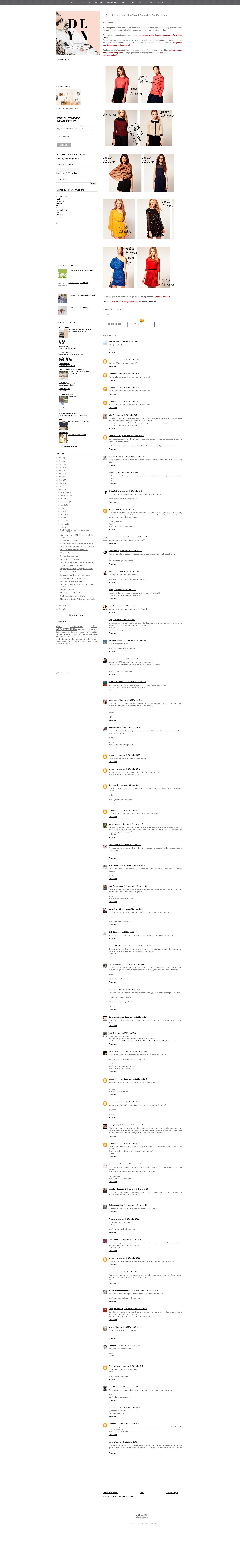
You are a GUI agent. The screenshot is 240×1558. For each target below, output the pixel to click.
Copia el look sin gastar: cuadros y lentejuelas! (77, 562)
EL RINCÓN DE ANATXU (68, 446)
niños (94, 626)
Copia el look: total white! (69, 572)
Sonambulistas (64, 364)
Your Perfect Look (116, 886)
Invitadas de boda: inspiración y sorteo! (82, 295)
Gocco (58, 212)
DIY (133, 2)
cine (73, 639)
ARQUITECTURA (66, 629)
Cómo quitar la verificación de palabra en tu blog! (78, 546)
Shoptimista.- (64, 347)
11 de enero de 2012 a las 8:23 (131, 341)
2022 (61, 458)
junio (63, 511)
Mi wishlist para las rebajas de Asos (73, 578)
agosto (63, 505)
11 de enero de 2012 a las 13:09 (124, 932)
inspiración (83, 632)
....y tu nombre (63, 136)
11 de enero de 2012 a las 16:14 (135, 1051)
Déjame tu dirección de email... (70, 128)
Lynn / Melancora (115, 1387)
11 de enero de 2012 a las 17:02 (131, 1125)
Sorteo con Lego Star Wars (78, 283)
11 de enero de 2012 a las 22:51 (135, 1309)
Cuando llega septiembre (67, 349)
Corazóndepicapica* (116, 1017)
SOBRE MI (98, 2)
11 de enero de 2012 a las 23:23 (126, 1327)
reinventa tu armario (63, 643)
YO (92, 629)
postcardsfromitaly (116, 1079)
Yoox (58, 199)
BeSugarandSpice (116, 1205)
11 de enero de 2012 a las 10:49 (128, 769)
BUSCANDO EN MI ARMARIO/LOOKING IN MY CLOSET (144, 1041)
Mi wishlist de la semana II (70, 540)
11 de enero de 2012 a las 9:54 (127, 659)
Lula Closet (113, 845)
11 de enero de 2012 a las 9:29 (125, 590)
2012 (61, 490)
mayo (63, 514)
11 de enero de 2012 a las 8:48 (127, 473)
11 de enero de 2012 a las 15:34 (136, 1017)
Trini (110, 606)
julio (62, 508)
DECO (141, 2)
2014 (61, 483)
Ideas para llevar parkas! (69, 553)
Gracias (61, 410)
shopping (138, 324)
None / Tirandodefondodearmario (122, 1290)
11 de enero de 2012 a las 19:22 (127, 1219)
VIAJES (160, 2)
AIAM (111, 509)
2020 (61, 464)
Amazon (59, 203)
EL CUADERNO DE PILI (68, 413)
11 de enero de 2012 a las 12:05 (135, 886)
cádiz (96, 641)
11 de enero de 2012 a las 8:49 (131, 491)
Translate (73, 173)
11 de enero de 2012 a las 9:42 (124, 620)
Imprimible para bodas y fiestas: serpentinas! (76, 543)
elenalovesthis (114, 824)
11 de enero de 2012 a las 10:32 (128, 755)
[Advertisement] (132, 1505)
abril (62, 518)
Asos (58, 205)
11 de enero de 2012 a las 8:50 (125, 509)
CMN (110, 932)
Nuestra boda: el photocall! (70, 559)
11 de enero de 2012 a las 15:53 (124, 1033)
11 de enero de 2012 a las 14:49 (133, 964)
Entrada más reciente (110, 1493)
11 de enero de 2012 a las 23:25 (128, 1345)
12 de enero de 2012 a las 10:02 (128, 1407)
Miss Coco (113, 571)
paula (111, 590)
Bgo (110, 620)
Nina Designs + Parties (117, 537)
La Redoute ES (61, 196)
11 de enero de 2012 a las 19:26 (130, 1240)
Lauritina (112, 1345)
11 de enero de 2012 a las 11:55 (135, 865)
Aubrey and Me (64, 327)
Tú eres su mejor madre (67, 366)
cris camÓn (63, 433)
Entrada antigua (172, 1493)
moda (80, 629)
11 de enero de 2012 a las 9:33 (124, 606)
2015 (61, 480)
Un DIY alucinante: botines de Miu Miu (74, 550)
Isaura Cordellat (115, 964)
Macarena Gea (64, 389)
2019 (61, 467)
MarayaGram (114, 909)
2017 (61, 474)
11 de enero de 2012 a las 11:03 (128, 785)
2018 (61, 471)
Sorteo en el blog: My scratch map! (81, 270)
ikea (80, 637)
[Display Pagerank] (63, 673)
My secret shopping (116, 640)
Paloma (112, 659)
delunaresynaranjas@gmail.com (67, 159)
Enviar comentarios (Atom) (123, 1497)
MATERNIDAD (112, 2)
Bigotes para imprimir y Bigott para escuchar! (76, 569)
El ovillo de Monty (66, 394)
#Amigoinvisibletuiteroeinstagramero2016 (73, 415)
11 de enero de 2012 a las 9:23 (131, 551)
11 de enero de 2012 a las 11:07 (128, 810)
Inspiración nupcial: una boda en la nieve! (75, 575)
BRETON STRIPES (65, 360)
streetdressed (114, 728)
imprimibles (60, 639)
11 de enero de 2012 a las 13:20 (139, 946)
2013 (61, 486)
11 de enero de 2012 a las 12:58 (130, 909)
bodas (64, 632)
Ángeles (112, 1219)
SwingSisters (114, 491)
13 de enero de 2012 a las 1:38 (128, 1424)
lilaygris (62, 419)
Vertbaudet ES (61, 210)
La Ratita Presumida (66, 383)
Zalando (59, 217)
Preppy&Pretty (114, 1366)
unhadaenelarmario (116, 1189)
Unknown (112, 360)
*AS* (110, 1033)
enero (63, 527)
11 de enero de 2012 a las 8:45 (133, 456)
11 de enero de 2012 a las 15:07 (128, 989)
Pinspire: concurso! (67, 590)
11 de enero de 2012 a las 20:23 (128, 1258)
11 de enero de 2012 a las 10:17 (131, 728)
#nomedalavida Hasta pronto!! (78, 421)
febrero (63, 524)
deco (59, 626)
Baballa (62, 408)
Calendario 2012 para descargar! (72, 565)
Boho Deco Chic (115, 436)
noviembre (65, 495)
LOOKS (71, 637)
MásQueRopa (114, 341)
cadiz (83, 639)
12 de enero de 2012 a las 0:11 (132, 1366)
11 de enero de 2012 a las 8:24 (128, 360)
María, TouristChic (116, 1309)
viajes (91, 632)
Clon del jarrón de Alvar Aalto (70, 593)
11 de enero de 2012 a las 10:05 (130, 700)
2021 (61, 461)
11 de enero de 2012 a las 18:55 (135, 1205)
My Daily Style (64, 358)
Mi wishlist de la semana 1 (70, 556)
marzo (63, 521)
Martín (70, 632)
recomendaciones (91, 637)
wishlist (69, 634)
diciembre (64, 492)
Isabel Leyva (113, 700)
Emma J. (112, 785)
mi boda (74, 641)
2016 (61, 477)
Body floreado (73, 396)
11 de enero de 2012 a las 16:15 (135, 1079)
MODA (124, 2)
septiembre (65, 502)
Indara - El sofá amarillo (118, 946)
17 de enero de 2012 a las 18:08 (125, 1442)
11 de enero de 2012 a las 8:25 (128, 374)
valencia (68, 639)
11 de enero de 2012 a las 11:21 (132, 824)
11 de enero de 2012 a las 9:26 (129, 571)
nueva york (66, 641)
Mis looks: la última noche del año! (73, 596)
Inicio (142, 1493)
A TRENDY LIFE (115, 456)
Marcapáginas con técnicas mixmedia (71, 354)
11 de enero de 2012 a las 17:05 (128, 1143)
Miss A (111, 415)
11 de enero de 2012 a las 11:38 (129, 845)
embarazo (60, 637)
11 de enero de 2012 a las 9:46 (136, 640)
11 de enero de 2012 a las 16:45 (128, 1102)
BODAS (150, 2)
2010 (61, 609)
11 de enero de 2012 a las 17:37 (129, 1164)
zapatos (78, 639)
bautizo (72, 643)
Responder (113, 352)
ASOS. (106, 38)
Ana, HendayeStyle (116, 865)
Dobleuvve (113, 1164)
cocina (77, 634)
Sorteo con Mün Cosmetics (78, 307)
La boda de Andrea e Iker (77, 435)
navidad (86, 629)
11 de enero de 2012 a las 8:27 (126, 415)
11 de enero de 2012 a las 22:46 (126, 1272)
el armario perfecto (85, 641)
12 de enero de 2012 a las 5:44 (134, 1387)
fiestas (85, 634)
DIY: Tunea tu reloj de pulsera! (71, 581)
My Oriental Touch (116, 1051)
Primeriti (61, 343)
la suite (111, 1327)
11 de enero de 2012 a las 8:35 (133, 436)
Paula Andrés (114, 551)
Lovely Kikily (114, 1125)
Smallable (59, 208)
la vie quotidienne (116, 682)
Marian (111, 1272)
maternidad (76, 626)
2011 (61, 606)
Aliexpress (60, 201)
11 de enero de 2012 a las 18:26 (136, 1189)
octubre (64, 499)
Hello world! (63, 391)
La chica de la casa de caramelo (71, 369)
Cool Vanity (113, 1240)
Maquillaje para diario (66, 385)
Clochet (62, 341)
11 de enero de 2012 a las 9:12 (138, 537)
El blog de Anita (65, 352)
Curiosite (59, 215)
